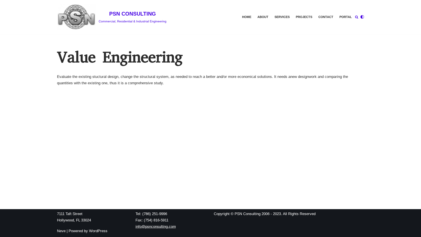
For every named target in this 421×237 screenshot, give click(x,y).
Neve (61, 231)
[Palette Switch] (362, 17)
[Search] (356, 17)
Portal (345, 17)
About (262, 17)
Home (246, 17)
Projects (304, 17)
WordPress (98, 231)
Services (282, 17)
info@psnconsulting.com (156, 226)
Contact (325, 17)
